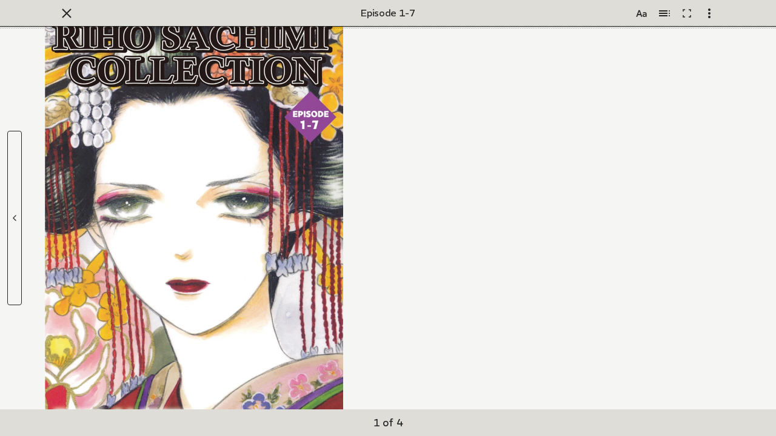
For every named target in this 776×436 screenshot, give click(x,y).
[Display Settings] (641, 13)
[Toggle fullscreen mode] (687, 13)
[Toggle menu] (709, 13)
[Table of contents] (664, 13)
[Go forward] (14, 218)
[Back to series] (67, 13)
